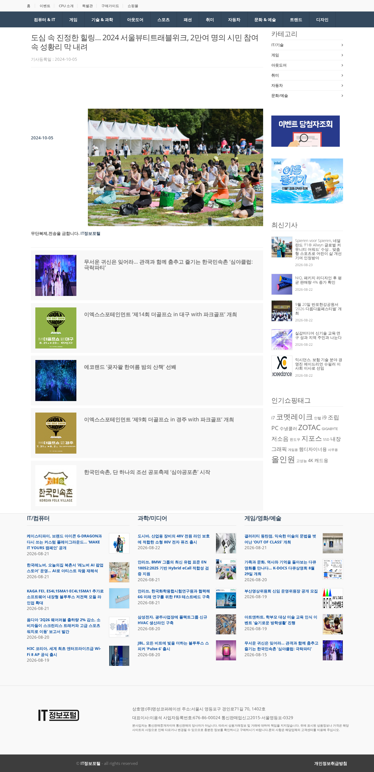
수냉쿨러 (288, 428)
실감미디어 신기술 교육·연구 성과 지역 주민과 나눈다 (318, 335)
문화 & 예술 (265, 19)
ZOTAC (309, 427)
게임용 (293, 449)
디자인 (322, 19)
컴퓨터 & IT (44, 19)
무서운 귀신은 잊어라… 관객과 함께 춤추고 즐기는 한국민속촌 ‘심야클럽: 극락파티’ (168, 264)
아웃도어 (135, 19)
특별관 (87, 6)
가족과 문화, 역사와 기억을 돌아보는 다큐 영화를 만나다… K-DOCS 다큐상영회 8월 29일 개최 (280, 567)
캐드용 (321, 460)
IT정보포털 (90, 763)
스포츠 (163, 19)
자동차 (234, 19)
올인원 (283, 459)
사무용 (333, 449)
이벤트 (45, 6)
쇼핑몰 (133, 6)
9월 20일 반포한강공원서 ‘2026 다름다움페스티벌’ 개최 (318, 308)
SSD (326, 439)
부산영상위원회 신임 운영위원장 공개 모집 (281, 591)
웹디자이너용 (313, 449)
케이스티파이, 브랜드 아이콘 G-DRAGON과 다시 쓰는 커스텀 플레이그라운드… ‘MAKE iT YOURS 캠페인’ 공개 (64, 541)
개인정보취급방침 (330, 763)
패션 (188, 19)
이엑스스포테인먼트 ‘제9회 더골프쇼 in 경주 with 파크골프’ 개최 (159, 419)
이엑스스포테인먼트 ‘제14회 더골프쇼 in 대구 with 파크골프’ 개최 (160, 314)
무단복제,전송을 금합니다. (55, 233)
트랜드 (296, 19)
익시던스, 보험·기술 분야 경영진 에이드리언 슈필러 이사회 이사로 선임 (318, 364)
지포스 (311, 438)
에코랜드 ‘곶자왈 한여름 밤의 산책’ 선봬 (130, 366)
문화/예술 (279, 95)
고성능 (301, 460)
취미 (210, 19)
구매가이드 (110, 6)
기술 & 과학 (102, 19)
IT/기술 (277, 44)
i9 (324, 417)
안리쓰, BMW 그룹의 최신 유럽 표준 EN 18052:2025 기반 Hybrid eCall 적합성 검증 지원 (173, 567)
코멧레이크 (294, 417)
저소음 (280, 438)
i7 (273, 418)
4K (310, 460)
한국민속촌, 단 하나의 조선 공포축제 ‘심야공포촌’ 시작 (147, 472)
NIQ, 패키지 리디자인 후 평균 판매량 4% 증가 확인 (318, 280)
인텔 (317, 418)
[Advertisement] (130, 86)
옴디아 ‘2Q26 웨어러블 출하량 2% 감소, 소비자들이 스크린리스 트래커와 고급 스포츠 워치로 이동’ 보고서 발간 (63, 625)
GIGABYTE (330, 428)
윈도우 (295, 439)
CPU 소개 (66, 6)
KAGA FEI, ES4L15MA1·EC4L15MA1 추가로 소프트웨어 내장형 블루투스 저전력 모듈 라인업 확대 (65, 596)
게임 (73, 19)
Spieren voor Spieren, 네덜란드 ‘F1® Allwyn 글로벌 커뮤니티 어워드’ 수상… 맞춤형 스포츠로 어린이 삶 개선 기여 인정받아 (318, 249)
